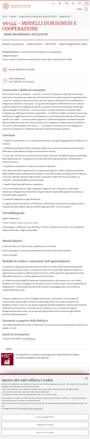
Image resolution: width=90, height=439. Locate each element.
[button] (60, 9)
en (86, 3)
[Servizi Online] (66, 3)
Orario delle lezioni (17, 78)
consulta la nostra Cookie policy (31, 408)
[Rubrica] (60, 3)
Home (4, 16)
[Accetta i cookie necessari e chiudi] (86, 378)
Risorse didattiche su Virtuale (21, 69)
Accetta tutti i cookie (45, 433)
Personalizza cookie (45, 425)
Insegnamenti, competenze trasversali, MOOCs (38, 16)
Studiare (13, 16)
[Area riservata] (73, 3)
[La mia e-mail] (80, 3)
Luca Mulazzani (17, 44)
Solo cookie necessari (45, 417)
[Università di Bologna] (16, 6)
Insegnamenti (65, 16)
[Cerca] (53, 3)
